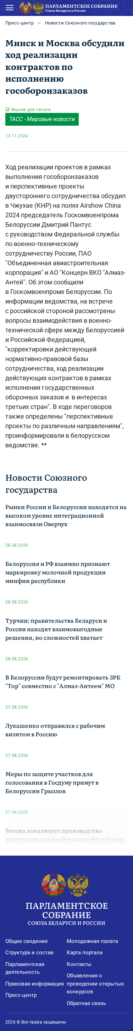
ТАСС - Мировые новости (42, 119)
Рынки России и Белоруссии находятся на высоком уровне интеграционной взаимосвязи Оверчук (66, 515)
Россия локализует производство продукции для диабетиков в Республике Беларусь (64, 839)
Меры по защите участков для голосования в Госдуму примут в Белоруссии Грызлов (52, 782)
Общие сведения (26, 941)
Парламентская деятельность (24, 968)
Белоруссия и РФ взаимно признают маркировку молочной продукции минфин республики (57, 572)
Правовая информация (34, 984)
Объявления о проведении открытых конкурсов (95, 983)
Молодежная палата (92, 941)
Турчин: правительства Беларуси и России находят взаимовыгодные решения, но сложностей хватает (56, 629)
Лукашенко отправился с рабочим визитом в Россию (55, 729)
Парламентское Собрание (67, 912)
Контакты (79, 964)
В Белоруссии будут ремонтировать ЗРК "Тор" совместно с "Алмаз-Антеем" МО (63, 681)
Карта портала (84, 952)
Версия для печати (31, 109)
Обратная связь (86, 1003)
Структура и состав (29, 952)
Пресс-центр (19, 23)
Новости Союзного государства (80, 23)
